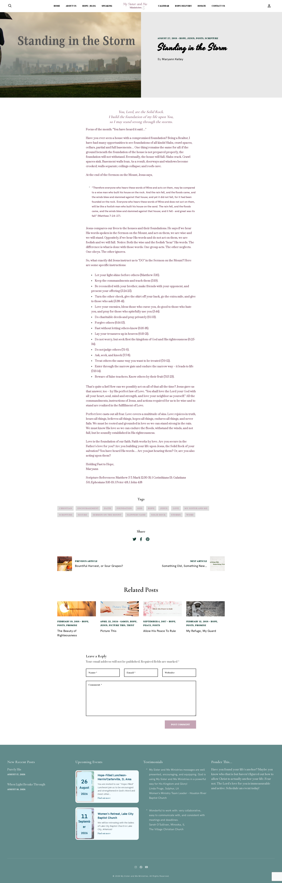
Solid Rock (158, 515)
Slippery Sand (136, 515)
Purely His (14, 769)
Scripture (211, 38)
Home (57, 6)
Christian (65, 508)
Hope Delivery (183, 6)
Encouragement (87, 508)
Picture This (117, 625)
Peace (147, 625)
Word (190, 515)
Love (176, 508)
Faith (107, 508)
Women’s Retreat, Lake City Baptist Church (115, 816)
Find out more (104, 798)
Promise (71, 625)
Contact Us (218, 6)
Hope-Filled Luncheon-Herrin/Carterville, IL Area (114, 777)
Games (124, 621)
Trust (130, 625)
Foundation (124, 508)
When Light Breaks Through (26, 784)
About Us (71, 6)
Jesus (191, 38)
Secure (82, 515)
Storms (176, 515)
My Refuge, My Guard (201, 631)
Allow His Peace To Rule (159, 631)
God (139, 508)
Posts (200, 38)
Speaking (107, 6)
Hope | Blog (89, 6)
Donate (202, 6)
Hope (182, 38)
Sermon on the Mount (107, 515)
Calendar (163, 6)
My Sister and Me (196, 508)
